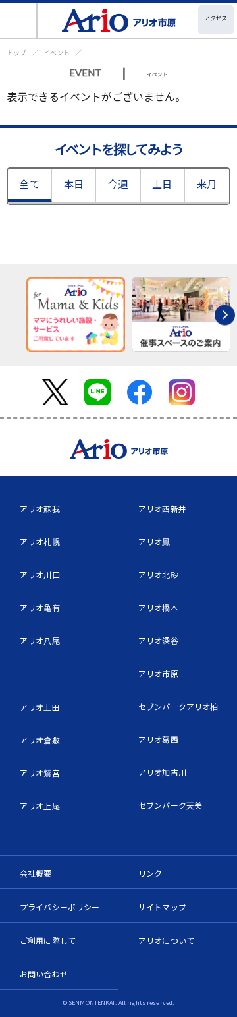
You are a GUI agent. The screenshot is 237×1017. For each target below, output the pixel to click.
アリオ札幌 (40, 541)
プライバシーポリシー (60, 906)
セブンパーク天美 (170, 805)
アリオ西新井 (162, 508)
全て (29, 183)
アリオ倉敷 (40, 739)
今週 (118, 183)
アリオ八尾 (40, 640)
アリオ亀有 (40, 607)
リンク (150, 873)
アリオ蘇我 (40, 508)
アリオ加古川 (162, 772)
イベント (56, 52)
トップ (16, 52)
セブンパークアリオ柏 (178, 706)
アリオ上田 (40, 706)
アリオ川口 (40, 574)
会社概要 (36, 873)
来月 (207, 183)
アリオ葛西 (158, 739)
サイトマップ (162, 906)
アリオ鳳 (154, 541)
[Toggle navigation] (19, 20)
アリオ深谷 (158, 640)
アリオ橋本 (158, 607)
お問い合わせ (44, 973)
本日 (74, 183)
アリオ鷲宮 (40, 772)
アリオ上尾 (40, 805)
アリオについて (166, 940)
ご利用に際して (48, 940)
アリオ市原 (158, 673)
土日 (162, 183)
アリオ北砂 (158, 574)
